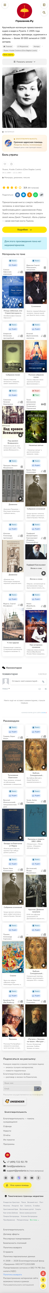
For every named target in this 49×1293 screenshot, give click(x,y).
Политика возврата (12, 1247)
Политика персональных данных (19, 1256)
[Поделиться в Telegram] (23, 194)
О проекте (8, 1252)
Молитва (6, 1206)
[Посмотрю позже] (20, 260)
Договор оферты (11, 1234)
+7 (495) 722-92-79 (17, 1161)
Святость (28, 1206)
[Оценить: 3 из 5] (12, 187)
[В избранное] (5, 164)
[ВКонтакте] (5, 1177)
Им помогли (9, 1139)
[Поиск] (44, 12)
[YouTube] (31, 1177)
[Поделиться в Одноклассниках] (29, 194)
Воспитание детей (27, 1209)
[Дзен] (25, 1177)
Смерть (38, 1209)
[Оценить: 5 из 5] (20, 187)
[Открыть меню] (5, 5)
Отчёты (6, 1135)
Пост (41, 1202)
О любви (36, 1206)
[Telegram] (12, 1177)
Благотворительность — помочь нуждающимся (18, 1120)
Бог (21, 1206)
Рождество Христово (11, 1202)
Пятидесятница (22, 1220)
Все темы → (34, 1220)
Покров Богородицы (11, 1216)
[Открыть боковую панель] (44, 5)
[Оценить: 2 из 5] (8, 187)
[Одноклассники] (38, 1177)
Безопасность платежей (14, 1243)
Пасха (23, 1202)
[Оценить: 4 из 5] (16, 187)
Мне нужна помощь (19, 1185)
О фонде (7, 1126)
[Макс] (18, 1177)
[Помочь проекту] (43, 1273)
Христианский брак (10, 1209)
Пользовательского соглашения (18, 1284)
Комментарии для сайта (34, 713)
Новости (7, 1130)
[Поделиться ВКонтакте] (17, 194)
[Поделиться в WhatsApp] (35, 194)
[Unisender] (14, 1101)
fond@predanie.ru (16, 1166)
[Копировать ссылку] (41, 194)
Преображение (9, 1220)
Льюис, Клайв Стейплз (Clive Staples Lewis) (21, 169)
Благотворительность (16, 1112)
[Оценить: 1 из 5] (4, 187)
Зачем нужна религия (27, 1213)
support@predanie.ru (25, 1170)
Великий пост (32, 1202)
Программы (8, 1144)
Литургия (15, 1206)
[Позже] (11, 164)
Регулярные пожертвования (16, 1238)
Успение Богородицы (29, 1216)
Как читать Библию (10, 1213)
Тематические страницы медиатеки (25, 1196)
